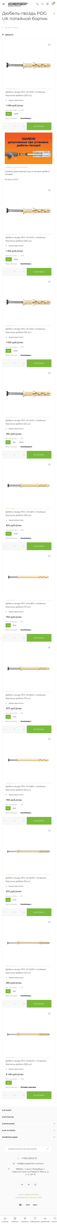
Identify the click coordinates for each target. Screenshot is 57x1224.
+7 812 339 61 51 (29, 1158)
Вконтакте (22, 1184)
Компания (8, 1124)
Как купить (8, 1130)
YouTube (35, 1184)
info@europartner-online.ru (30, 1163)
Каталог (7, 1110)
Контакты (8, 1117)
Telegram (28, 1184)
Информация (10, 1137)
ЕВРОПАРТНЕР (32, 1195)
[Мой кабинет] (47, 4)
